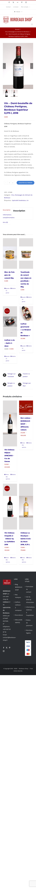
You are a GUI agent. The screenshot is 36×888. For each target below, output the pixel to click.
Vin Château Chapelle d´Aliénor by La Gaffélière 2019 (9, 538)
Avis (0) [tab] (5, 222)
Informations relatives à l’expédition (29, 611)
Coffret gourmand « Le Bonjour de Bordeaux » (26, 329)
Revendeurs (18, 615)
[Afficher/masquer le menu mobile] (32, 24)
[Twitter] (6, 647)
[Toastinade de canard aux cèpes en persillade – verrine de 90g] (26, 253)
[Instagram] (3, 651)
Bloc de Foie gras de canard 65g (9, 275)
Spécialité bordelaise (19, 200)
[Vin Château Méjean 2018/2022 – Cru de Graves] (10, 423)
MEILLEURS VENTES (18, 621)
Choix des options (8, 477)
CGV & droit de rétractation (29, 599)
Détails (14, 288)
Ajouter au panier (25, 182)
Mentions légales (29, 631)
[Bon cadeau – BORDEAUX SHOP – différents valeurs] (26, 408)
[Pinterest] (9, 647)
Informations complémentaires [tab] (7, 216)
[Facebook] (3, 647)
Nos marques (18, 596)
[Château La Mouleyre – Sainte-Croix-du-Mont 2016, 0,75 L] (26, 507)
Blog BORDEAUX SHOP (18, 587)
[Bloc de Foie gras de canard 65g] (10, 253)
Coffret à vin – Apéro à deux (9, 343)
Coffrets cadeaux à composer (18, 606)
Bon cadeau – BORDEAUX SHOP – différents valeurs (26, 424)
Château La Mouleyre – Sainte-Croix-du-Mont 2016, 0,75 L (26, 538)
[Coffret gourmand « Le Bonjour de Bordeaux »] (26, 313)
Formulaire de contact (29, 589)
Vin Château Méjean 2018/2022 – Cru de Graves (9, 455)
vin (27, 200)
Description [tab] (6, 210)
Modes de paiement (29, 622)
